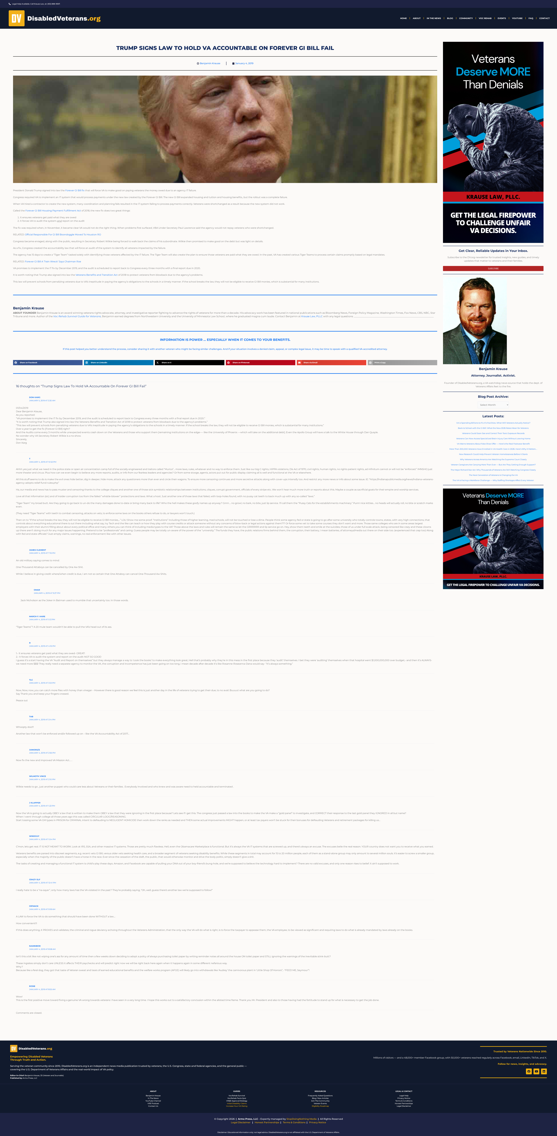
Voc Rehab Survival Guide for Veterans (77, 316)
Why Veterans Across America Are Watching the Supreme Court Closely (493, 459)
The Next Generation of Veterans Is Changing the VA (493, 475)
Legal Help (403, 1096)
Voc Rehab (485, 18)
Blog (450, 18)
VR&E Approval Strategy (236, 1101)
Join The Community (320, 1101)
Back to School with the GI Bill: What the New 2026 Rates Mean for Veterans (493, 428)
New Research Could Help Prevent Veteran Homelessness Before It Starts (493, 454)
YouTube (517, 18)
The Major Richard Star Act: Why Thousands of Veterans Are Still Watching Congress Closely (493, 470)
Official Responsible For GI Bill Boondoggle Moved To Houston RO (63, 234)
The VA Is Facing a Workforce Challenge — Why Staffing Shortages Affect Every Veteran (493, 480)
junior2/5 (34, 750)
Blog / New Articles (320, 1098)
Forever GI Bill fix (75, 190)
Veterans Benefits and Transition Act (97, 275)
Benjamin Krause (153, 1096)
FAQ (531, 18)
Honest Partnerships (404, 1103)
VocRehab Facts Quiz (236, 1098)
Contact (544, 18)
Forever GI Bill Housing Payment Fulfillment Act (53, 210)
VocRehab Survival (237, 1096)
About (417, 18)
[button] (48, 362)
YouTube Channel (153, 1101)
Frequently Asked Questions (320, 1096)
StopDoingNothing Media (301, 1119)
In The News (434, 18)
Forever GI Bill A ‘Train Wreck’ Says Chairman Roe (53, 261)
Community (466, 18)
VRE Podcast (153, 1103)
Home (403, 18)
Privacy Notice (403, 1098)
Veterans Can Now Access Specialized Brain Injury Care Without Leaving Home (493, 438)
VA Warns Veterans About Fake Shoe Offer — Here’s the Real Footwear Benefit (493, 444)
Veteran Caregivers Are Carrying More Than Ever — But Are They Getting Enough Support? (493, 464)
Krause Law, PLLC (312, 316)
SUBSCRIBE (493, 268)
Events (502, 18)
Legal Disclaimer (404, 1106)
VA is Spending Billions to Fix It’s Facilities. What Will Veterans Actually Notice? (493, 423)
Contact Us (153, 1106)
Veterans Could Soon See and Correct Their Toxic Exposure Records (493, 433)
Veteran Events (320, 1103)
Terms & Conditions (403, 1101)
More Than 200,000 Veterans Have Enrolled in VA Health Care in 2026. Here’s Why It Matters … (493, 449)
